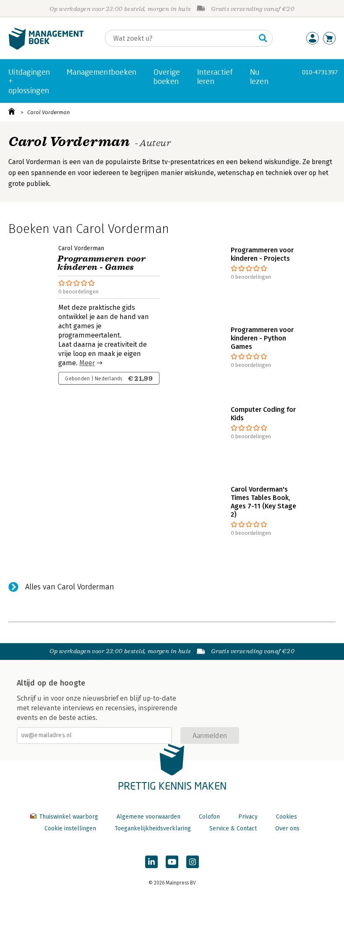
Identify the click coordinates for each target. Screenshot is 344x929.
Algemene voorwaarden (148, 816)
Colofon (209, 816)
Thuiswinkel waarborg (68, 816)
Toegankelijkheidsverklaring (153, 828)
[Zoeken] (263, 38)
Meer (87, 363)
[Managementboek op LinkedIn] (151, 862)
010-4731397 (320, 72)
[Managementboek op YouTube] (172, 862)
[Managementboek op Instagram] (192, 862)
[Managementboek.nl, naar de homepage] (46, 47)
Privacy (248, 816)
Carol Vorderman (48, 112)
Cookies (286, 816)
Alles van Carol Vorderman (69, 586)
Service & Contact (233, 828)
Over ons (287, 828)
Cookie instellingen (70, 828)
